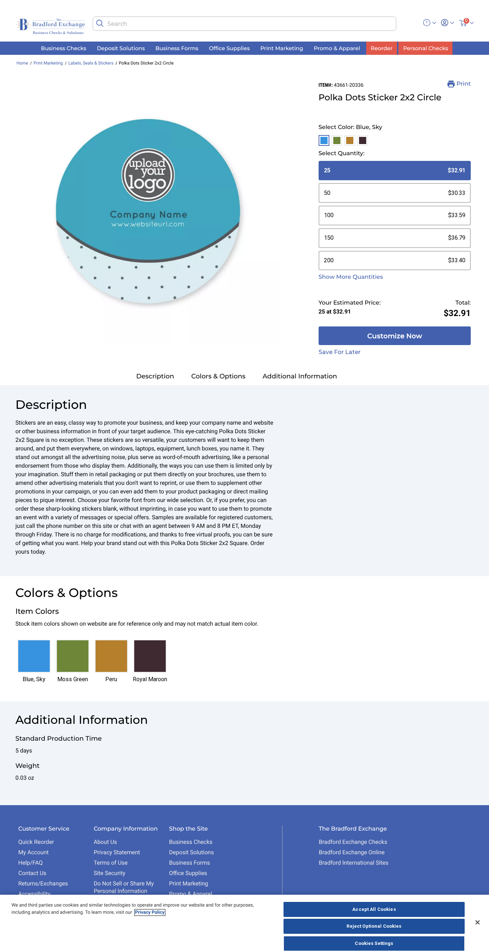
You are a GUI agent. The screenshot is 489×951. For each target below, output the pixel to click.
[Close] (477, 922)
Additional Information (300, 376)
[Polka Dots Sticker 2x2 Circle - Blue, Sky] (149, 212)
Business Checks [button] (63, 47)
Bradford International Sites (353, 862)
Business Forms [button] (176, 47)
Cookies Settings (374, 943)
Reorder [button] (382, 47)
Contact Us (32, 873)
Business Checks (190, 841)
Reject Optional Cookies (374, 926)
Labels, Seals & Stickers (90, 63)
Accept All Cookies (374, 909)
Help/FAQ (30, 862)
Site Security (109, 873)
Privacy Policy (149, 912)
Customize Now (394, 336)
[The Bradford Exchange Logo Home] (51, 25)
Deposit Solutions (191, 852)
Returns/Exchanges (43, 883)
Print (463, 84)
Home (22, 63)
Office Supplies (188, 873)
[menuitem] (64, 48)
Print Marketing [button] (281, 47)
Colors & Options (218, 376)
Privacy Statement (117, 852)
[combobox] (244, 23)
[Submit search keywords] (99, 23)
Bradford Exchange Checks (353, 841)
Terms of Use (111, 862)
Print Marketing (48, 63)
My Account (33, 852)
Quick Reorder (36, 841)
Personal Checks (425, 47)
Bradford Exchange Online (351, 852)
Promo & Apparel (190, 893)
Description (155, 376)
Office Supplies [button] (229, 47)
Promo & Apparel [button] (337, 47)
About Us (105, 841)
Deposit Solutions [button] (121, 47)
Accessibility (34, 893)
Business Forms (189, 862)
